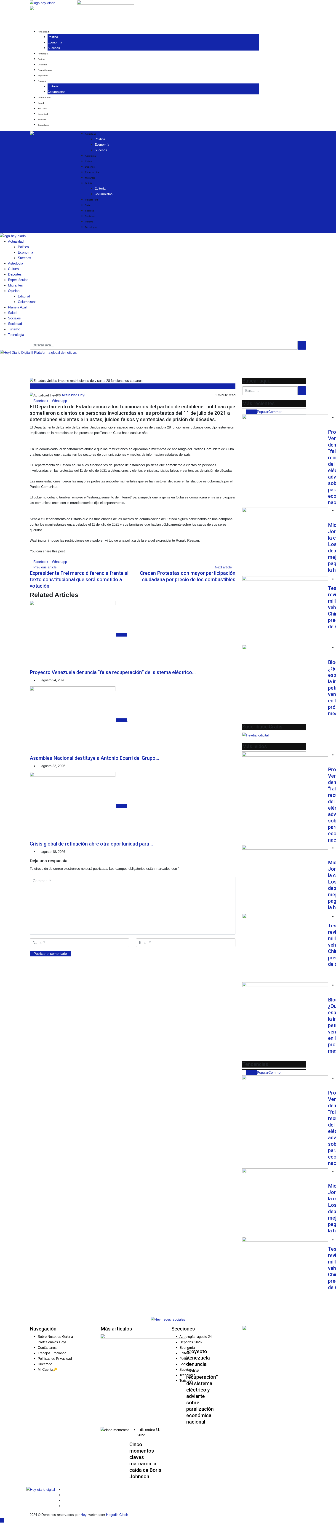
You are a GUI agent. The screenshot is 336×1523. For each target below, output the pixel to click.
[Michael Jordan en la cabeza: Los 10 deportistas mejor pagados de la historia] (285, 542)
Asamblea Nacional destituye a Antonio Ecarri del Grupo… (94, 758)
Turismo (42, 119)
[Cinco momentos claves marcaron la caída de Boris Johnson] (115, 1430)
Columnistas (56, 92)
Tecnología (43, 125)
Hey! (84, 1515)
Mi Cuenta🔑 (47, 1369)
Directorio (45, 1364)
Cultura (41, 59)
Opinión (42, 81)
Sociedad (43, 114)
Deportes (42, 64)
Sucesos (54, 48)
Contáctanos (47, 1347)
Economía (55, 42)
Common (275, 412)
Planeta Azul (44, 97)
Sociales (42, 108)
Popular (262, 412)
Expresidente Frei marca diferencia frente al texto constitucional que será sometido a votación (79, 579)
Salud (41, 103)
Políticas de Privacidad (55, 1358)
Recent (251, 412)
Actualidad (43, 31)
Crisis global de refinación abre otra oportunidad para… (91, 844)
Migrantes (43, 75)
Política (53, 37)
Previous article (44, 567)
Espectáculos (45, 70)
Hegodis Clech (117, 1515)
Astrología (43, 53)
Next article (223, 567)
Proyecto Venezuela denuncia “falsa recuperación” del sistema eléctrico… (113, 672)
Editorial (53, 86)
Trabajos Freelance (52, 1353)
